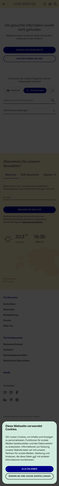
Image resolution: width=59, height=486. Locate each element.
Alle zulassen (29, 469)
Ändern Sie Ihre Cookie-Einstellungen (29, 476)
